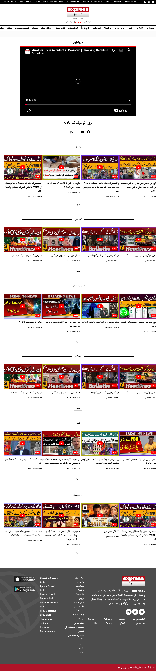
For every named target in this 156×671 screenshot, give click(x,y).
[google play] (23, 589)
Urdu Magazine (48, 611)
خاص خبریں (119, 28)
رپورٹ (78, 147)
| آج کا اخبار (87, 22)
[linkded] (77, 133)
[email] (83, 133)
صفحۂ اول (150, 28)
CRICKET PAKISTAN (113, 2)
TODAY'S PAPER (130, 2)
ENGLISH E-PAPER (41, 2)
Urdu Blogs (45, 615)
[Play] (138, 167)
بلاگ (82, 639)
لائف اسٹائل (60, 28)
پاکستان (107, 28)
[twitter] (67, 133)
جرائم (82, 652)
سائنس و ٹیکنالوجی (78, 286)
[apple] (23, 579)
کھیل (130, 28)
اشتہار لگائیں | (70, 22)
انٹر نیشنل (96, 28)
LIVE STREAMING (72, 2)
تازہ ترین (139, 28)
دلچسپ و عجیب (22, 28)
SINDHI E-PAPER (57, 2)
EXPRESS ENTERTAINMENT (92, 2)
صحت (35, 28)
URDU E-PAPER (25, 2)
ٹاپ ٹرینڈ (85, 28)
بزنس (82, 643)
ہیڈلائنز (78, 356)
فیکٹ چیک (46, 28)
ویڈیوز (81, 648)
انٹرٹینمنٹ (73, 28)
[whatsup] (72, 133)
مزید (78, 204)
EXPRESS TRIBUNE (9, 2)
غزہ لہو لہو (80, 586)
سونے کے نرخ (78, 623)
